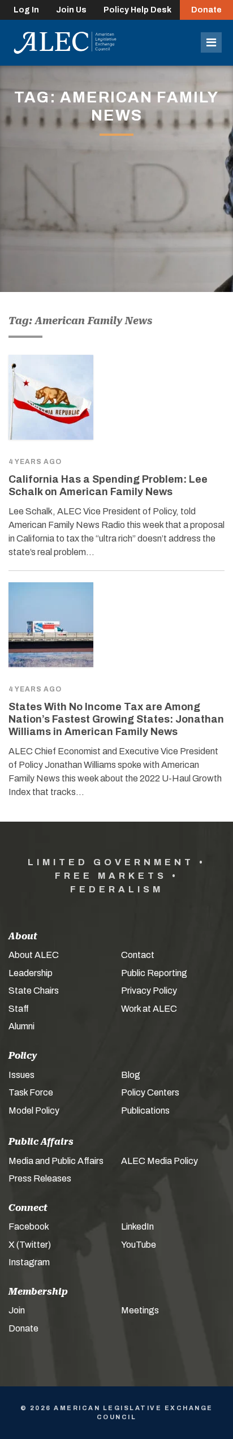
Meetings (140, 1310)
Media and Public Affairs (55, 1161)
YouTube (138, 1244)
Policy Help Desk (137, 10)
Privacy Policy (149, 990)
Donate (206, 10)
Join (16, 1310)
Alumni (21, 1026)
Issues (21, 1075)
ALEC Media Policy (159, 1161)
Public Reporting (154, 973)
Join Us (71, 10)
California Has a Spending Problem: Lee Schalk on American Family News (108, 485)
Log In (26, 10)
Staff (18, 1008)
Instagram (29, 1262)
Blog (130, 1075)
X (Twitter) (29, 1244)
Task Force (30, 1092)
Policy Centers (150, 1092)
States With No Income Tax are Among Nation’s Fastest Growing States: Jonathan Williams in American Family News (116, 719)
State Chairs (33, 990)
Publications (145, 1110)
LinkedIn (137, 1226)
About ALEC (33, 955)
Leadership (30, 973)
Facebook (28, 1226)
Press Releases (39, 1178)
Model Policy (33, 1110)
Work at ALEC (149, 1008)
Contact (137, 955)
